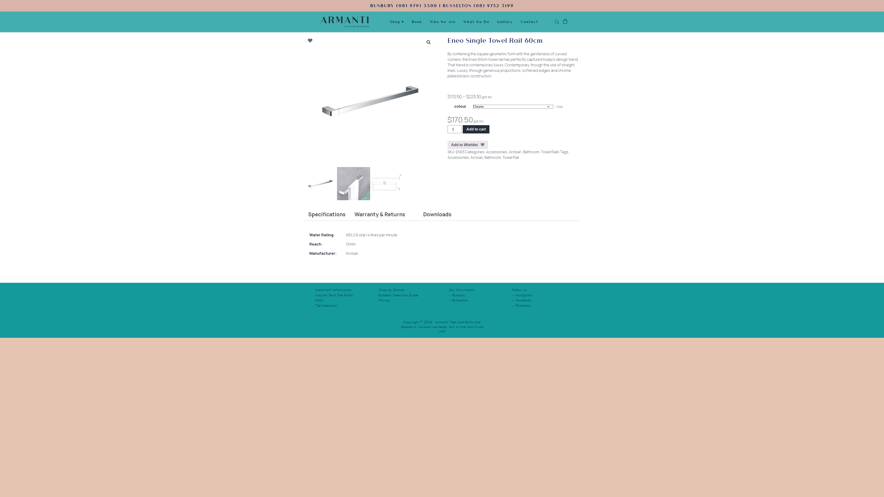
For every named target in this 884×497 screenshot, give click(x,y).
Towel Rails (550, 151)
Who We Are (443, 21)
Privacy (385, 300)
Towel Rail (511, 157)
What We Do (476, 21)
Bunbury (459, 295)
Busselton (460, 300)
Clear (559, 106)
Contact (529, 21)
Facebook (523, 300)
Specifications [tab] (327, 214)
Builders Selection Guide (398, 295)
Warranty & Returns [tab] (380, 214)
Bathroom (531, 151)
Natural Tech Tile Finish (334, 295)
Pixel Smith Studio (471, 327)
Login (442, 331)
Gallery (505, 21)
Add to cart (476, 129)
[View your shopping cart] (565, 22)
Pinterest (523, 305)
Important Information (333, 290)
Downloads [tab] (437, 214)
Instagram (524, 295)
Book (417, 21)
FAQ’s (319, 300)
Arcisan (515, 151)
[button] (429, 42)
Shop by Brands (391, 290)
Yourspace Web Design (432, 327)
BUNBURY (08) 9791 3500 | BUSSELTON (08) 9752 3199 (442, 6)
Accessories (496, 151)
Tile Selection (326, 305)
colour (460, 106)
